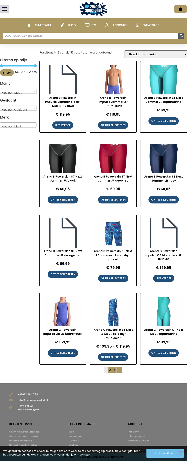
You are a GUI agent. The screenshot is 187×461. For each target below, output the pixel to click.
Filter (7, 73)
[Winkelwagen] (180, 9)
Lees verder (63, 125)
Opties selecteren (113, 125)
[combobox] (18, 91)
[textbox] (18, 93)
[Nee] (181, 453)
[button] (4, 9)
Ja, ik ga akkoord (165, 453)
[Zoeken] (181, 36)
